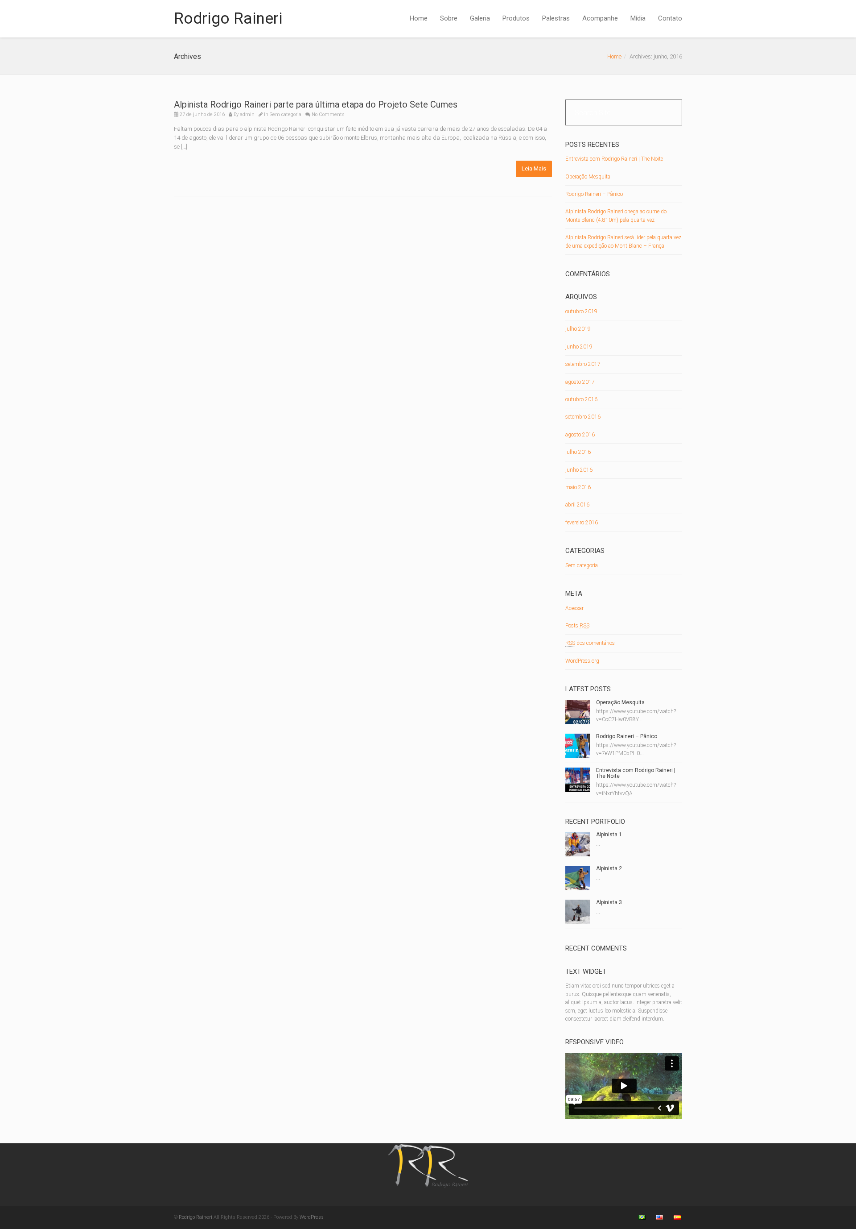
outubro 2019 (581, 311)
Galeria (480, 18)
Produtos (516, 18)
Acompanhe (600, 18)
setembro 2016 (583, 417)
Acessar (574, 608)
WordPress (312, 1217)
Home (419, 18)
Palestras (556, 18)
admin (247, 114)
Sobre (448, 18)
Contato (670, 18)
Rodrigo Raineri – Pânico (594, 194)
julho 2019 (578, 329)
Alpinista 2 (609, 868)
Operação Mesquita (587, 177)
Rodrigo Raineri (228, 18)
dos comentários (590, 643)
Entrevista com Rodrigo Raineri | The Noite (614, 159)
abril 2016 (577, 505)
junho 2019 (579, 347)
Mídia (638, 18)
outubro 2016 (581, 399)
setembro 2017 (583, 364)
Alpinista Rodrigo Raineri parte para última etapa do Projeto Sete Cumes (315, 104)
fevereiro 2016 (581, 522)
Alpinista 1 (609, 834)
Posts (577, 626)
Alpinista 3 (609, 902)
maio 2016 (578, 487)
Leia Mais (534, 168)
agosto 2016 (580, 435)
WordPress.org (582, 661)
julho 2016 (578, 452)
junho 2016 (579, 470)
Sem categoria (285, 114)
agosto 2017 (580, 382)
